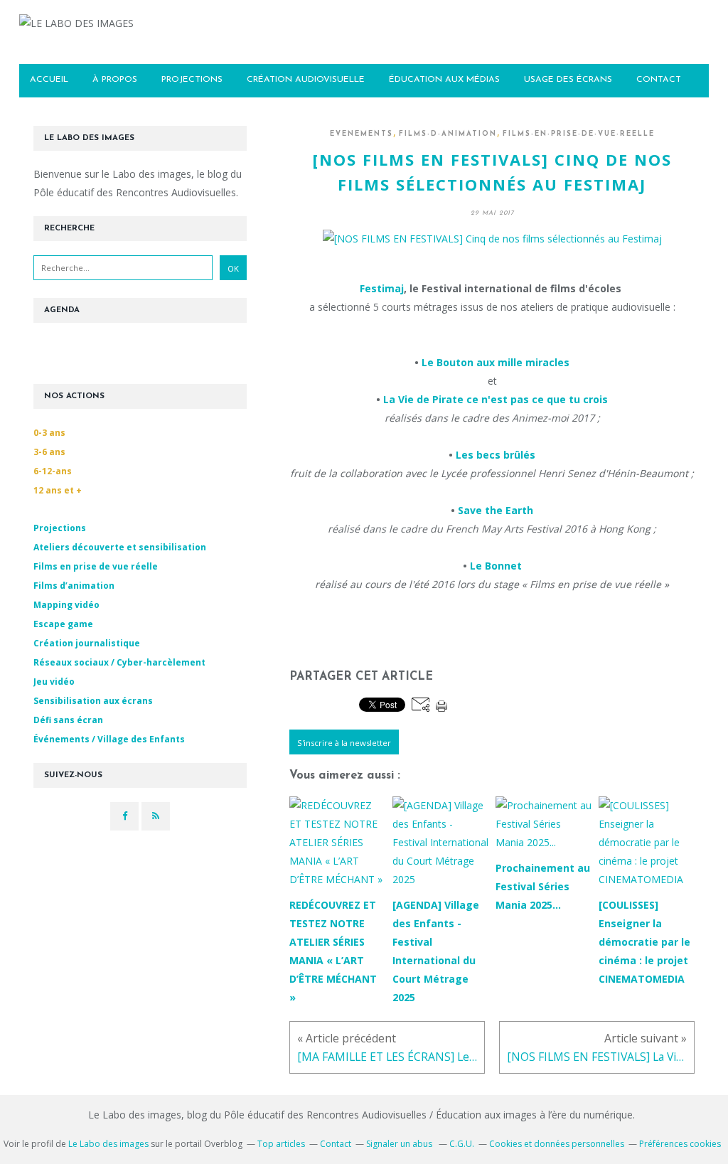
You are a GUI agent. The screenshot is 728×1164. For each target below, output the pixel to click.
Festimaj (382, 288)
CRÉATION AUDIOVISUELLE (306, 79)
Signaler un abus (400, 1144)
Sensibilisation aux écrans (93, 701)
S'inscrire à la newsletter (344, 742)
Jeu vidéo (54, 682)
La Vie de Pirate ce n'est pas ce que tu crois (495, 399)
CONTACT (658, 79)
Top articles (281, 1144)
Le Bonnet (496, 565)
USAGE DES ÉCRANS (568, 79)
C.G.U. (461, 1144)
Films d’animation (73, 586)
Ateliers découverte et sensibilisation (119, 547)
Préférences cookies (680, 1144)
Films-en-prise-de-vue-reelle (579, 134)
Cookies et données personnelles (556, 1144)
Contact (335, 1144)
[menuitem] (49, 80)
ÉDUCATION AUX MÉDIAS (444, 79)
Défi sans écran (68, 720)
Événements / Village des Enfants (109, 739)
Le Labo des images (108, 1144)
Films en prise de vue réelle (95, 566)
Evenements (361, 134)
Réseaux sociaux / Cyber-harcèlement (119, 662)
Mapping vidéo (66, 605)
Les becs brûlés (495, 454)
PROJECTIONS (192, 79)
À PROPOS (114, 79)
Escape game (63, 624)
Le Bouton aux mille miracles (495, 362)
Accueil (49, 79)
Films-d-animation (448, 134)
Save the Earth (495, 510)
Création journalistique (86, 643)
